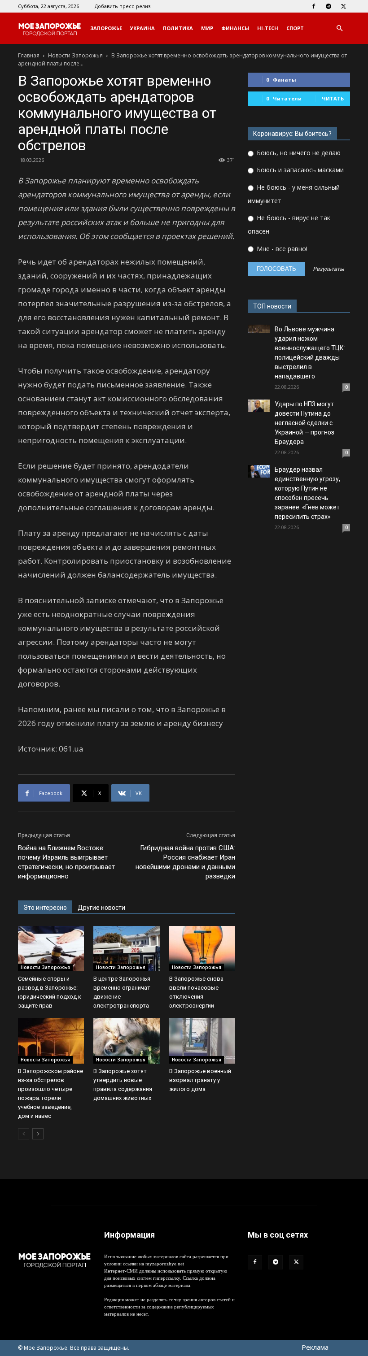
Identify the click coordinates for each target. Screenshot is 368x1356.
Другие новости (101, 907)
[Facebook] (313, 6)
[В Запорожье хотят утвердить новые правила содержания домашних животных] (126, 1040)
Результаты (328, 269)
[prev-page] (23, 1133)
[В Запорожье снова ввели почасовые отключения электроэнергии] (202, 948)
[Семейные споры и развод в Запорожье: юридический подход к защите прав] (51, 948)
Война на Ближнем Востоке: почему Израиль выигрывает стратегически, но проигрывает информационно (66, 862)
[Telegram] (328, 6)
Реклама (315, 1347)
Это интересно (45, 907)
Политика (178, 28)
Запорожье (106, 28)
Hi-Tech (267, 28)
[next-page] (38, 1133)
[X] (343, 6)
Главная (28, 55)
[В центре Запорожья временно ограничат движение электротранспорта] (126, 948)
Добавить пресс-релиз (122, 6)
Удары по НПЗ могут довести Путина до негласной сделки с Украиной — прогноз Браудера (304, 422)
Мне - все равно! (281, 248)
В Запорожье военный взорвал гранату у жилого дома (200, 1080)
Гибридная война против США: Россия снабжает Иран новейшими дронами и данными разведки (185, 862)
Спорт (295, 28)
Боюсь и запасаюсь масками (299, 169)
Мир (207, 28)
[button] (339, 28)
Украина (142, 28)
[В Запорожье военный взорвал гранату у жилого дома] (202, 1040)
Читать (333, 98)
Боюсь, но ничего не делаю (298, 152)
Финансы (235, 28)
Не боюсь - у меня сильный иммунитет (294, 194)
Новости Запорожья (75, 55)
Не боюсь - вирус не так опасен (289, 224)
